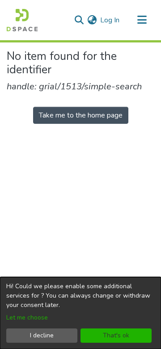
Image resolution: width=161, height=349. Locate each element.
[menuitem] (91, 20)
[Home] (22, 20)
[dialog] (80, 313)
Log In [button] (110, 20)
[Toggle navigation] (141, 20)
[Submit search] (79, 20)
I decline (42, 335)
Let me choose (27, 317)
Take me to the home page (81, 115)
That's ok (116, 335)
